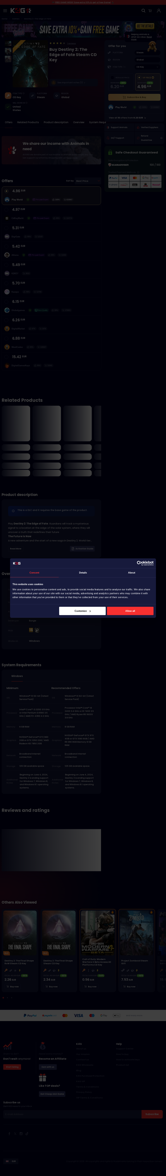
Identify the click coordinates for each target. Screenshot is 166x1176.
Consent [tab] (34, 572)
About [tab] (131, 572)
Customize (81, 611)
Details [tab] (83, 572)
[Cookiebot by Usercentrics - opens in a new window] (139, 563)
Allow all (130, 611)
